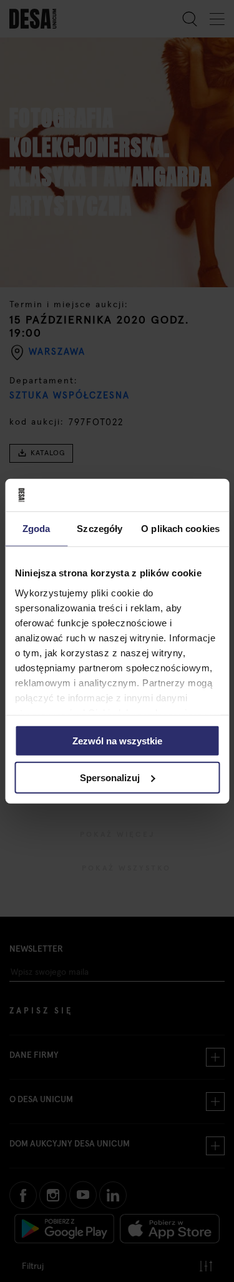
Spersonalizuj (110, 777)
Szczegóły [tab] (99, 528)
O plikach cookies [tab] (180, 528)
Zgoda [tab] (36, 528)
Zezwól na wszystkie (117, 741)
